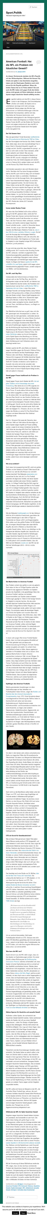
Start (8, 43)
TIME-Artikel (10, 901)
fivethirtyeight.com (23, 513)
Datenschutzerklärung (19, 43)
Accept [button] (15, 1213)
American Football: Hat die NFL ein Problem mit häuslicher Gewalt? (19, 65)
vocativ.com (25, 543)
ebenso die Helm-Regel (22, 973)
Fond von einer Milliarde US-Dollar (17, 1007)
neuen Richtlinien (11, 334)
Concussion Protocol (12, 962)
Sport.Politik (14, 12)
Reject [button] (23, 1213)
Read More (31, 1213)
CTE (19, 1186)
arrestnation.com (32, 474)
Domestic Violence (27, 1186)
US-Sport (20, 1184)
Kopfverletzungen (16, 1188)
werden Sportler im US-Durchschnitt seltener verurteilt (23, 1143)
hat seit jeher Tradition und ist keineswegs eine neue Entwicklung (22, 383)
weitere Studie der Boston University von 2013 (20, 885)
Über (8, 47)
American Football (11, 1186)
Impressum (32, 43)
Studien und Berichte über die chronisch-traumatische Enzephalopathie (23, 694)
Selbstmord (29, 1188)
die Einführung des (30, 959)
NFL (24, 1188)
